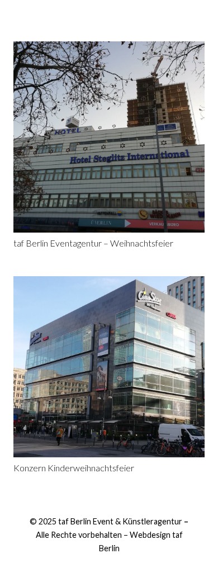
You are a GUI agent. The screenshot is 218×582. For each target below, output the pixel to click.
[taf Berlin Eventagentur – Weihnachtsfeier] (109, 137)
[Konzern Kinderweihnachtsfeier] (109, 366)
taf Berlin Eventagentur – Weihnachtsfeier (93, 243)
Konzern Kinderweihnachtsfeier (73, 467)
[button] (109, 14)
